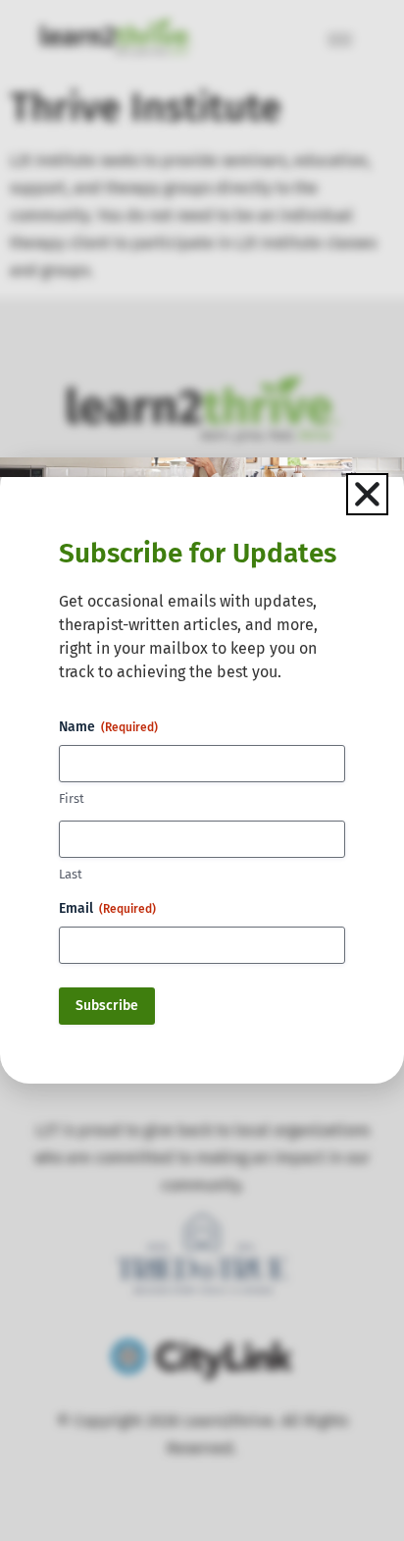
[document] (202, 770)
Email (107, 908)
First (71, 798)
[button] (367, 494)
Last (70, 874)
